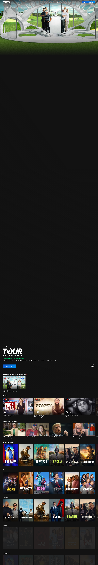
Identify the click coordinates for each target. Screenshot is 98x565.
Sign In (78, 2)
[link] (88, 2)
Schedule (42, 2)
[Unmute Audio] (93, 366)
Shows (13, 2)
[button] (18, 409)
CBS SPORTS (28, 2)
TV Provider (51, 2)
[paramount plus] (6, 2)
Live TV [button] (36, 2)
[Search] (57, 2)
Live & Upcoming (19, 374)
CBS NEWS (20, 2)
